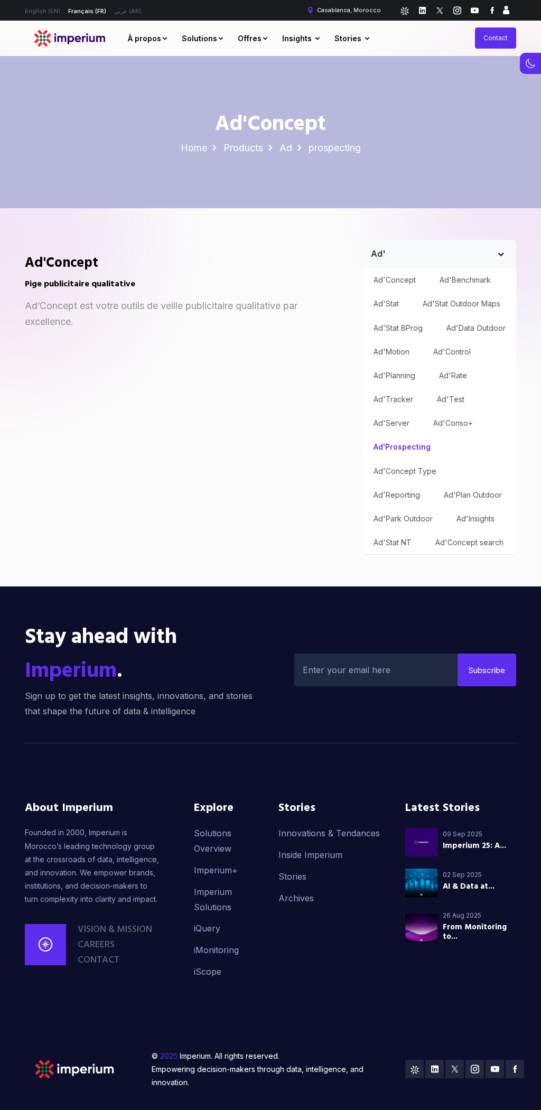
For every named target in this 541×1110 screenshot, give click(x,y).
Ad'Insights (475, 518)
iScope (207, 971)
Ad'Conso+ (453, 422)
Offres (250, 38)
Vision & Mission (115, 929)
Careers (96, 945)
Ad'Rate (453, 375)
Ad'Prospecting (402, 446)
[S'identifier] (506, 10)
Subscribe (487, 670)
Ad (285, 147)
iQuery (207, 928)
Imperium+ (216, 870)
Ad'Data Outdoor (476, 327)
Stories (348, 38)
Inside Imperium (310, 855)
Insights (298, 38)
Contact (495, 38)
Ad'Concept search (469, 542)
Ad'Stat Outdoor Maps (461, 303)
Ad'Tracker (393, 399)
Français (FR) (87, 11)
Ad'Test (450, 399)
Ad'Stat (386, 303)
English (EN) (42, 11)
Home (194, 147)
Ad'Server (391, 422)
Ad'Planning (394, 375)
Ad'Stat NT (393, 542)
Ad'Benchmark (465, 279)
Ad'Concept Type (405, 471)
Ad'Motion (391, 351)
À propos (144, 38)
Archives (296, 898)
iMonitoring (216, 950)
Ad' (378, 253)
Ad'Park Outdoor (403, 518)
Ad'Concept (395, 279)
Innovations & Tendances (329, 833)
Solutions (199, 38)
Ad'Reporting (397, 494)
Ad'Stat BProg (398, 327)
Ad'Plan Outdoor (473, 494)
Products (243, 147)
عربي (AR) (127, 11)
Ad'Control (452, 351)
